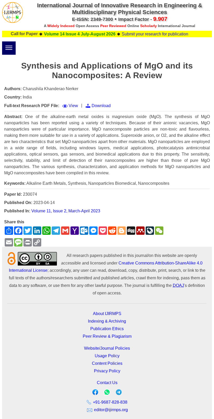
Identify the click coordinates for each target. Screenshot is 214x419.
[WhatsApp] (107, 394)
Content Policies (107, 363)
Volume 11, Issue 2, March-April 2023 (65, 211)
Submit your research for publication (150, 34)
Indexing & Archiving (107, 321)
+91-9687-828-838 (109, 402)
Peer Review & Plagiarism (107, 336)
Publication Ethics (107, 328)
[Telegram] (119, 393)
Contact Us (107, 382)
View (73, 105)
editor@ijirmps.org (110, 410)
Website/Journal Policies (107, 348)
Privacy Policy (107, 371)
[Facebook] (95, 393)
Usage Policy (107, 356)
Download (101, 105)
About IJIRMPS (107, 313)
